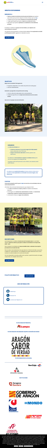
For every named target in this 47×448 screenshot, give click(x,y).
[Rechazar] (45, 441)
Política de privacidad (28, 446)
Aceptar (16, 446)
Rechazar (21, 446)
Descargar (29, 276)
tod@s (22, 183)
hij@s (36, 18)
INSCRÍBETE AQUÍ (9, 37)
